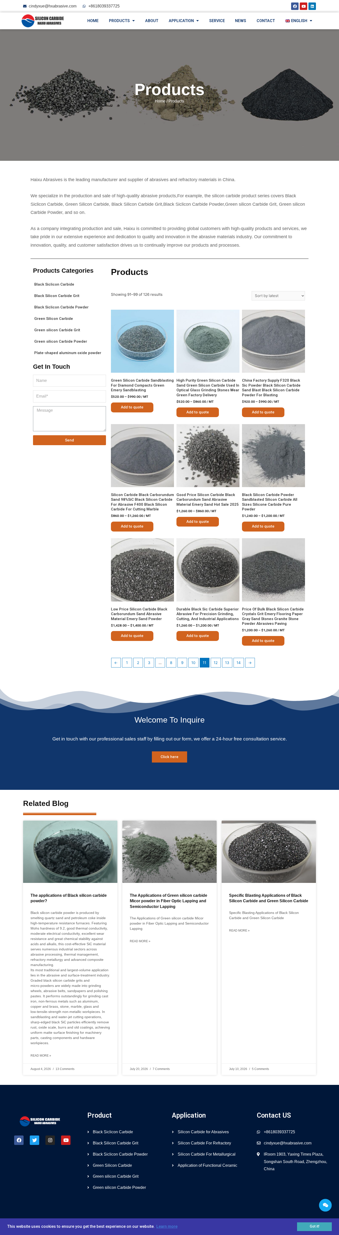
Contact (266, 20)
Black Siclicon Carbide (54, 284)
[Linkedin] (312, 6)
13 (227, 662)
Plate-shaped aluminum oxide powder (67, 353)
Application (181, 20)
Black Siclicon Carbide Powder (61, 307)
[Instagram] (50, 1140)
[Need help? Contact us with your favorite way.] (325, 1205)
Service (217, 20)
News (240, 20)
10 (193, 662)
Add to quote (132, 407)
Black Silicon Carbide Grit (56, 296)
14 (239, 662)
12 (216, 662)
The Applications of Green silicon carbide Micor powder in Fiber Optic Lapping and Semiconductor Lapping (168, 901)
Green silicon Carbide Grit (57, 330)
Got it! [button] (314, 1226)
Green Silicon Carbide (53, 318)
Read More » (41, 1055)
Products (119, 20)
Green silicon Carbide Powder (60, 341)
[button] (169, 757)
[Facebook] (295, 6)
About (151, 20)
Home (93, 20)
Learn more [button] (166, 1226)
